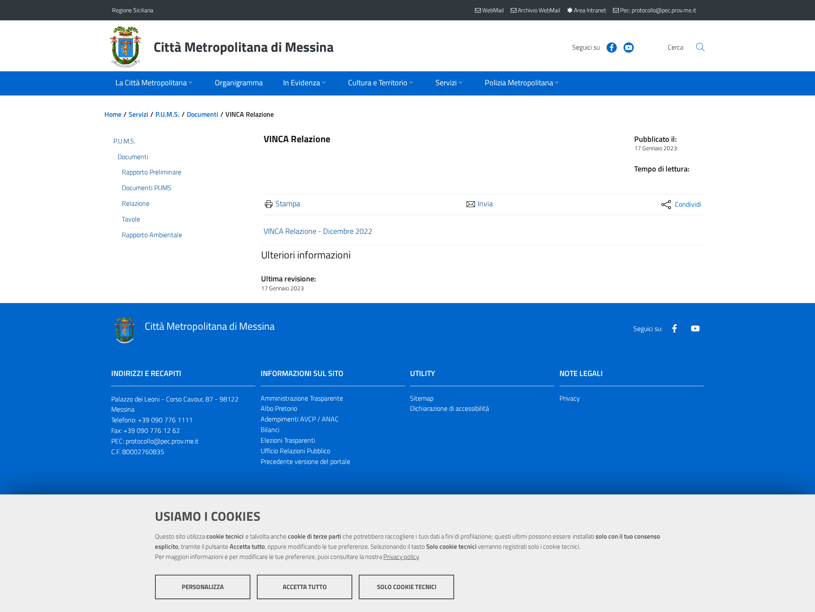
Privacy (569, 398)
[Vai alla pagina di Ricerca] (700, 47)
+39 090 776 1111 (165, 420)
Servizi (138, 114)
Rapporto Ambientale (152, 235)
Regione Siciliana (132, 10)
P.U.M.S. (167, 114)
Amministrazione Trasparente (302, 398)
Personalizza (203, 587)
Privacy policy (401, 556)
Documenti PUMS (146, 187)
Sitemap (421, 398)
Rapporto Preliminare (151, 172)
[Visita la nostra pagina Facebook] (608, 47)
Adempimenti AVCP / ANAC (300, 419)
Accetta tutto (305, 587)
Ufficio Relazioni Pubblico (295, 451)
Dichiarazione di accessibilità (449, 408)
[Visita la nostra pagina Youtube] (625, 47)
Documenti (202, 114)
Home (112, 114)
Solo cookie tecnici (406, 587)
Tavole (131, 219)
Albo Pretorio (279, 408)
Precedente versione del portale (305, 461)
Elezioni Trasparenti (288, 440)
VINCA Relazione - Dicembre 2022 (318, 231)
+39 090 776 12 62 (152, 430)
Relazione (135, 203)
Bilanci (270, 429)
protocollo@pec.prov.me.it (162, 441)
